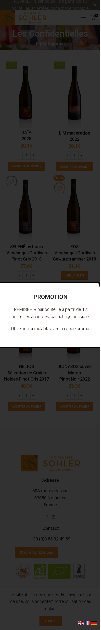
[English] (81, 622)
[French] (88, 622)
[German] (94, 622)
